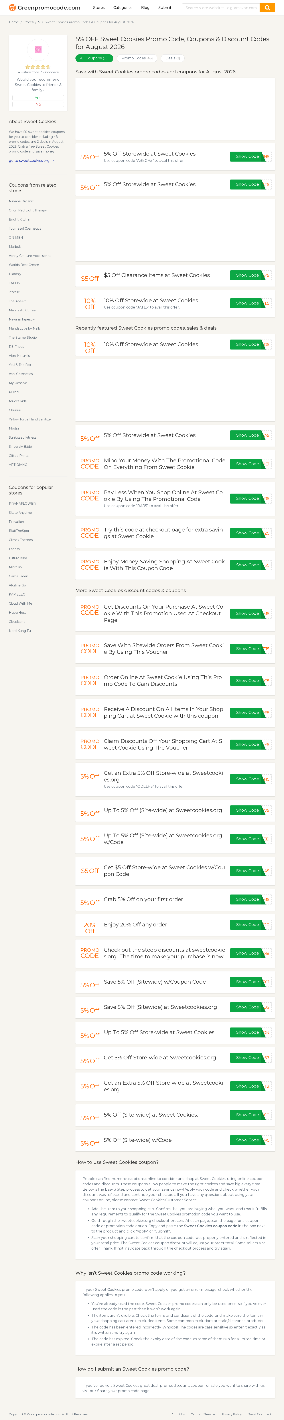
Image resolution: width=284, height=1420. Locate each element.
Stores (99, 8)
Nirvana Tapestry (22, 319)
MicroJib (15, 567)
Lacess (14, 549)
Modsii (14, 428)
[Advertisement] (175, 109)
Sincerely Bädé (20, 447)
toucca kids (17, 401)
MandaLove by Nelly (25, 328)
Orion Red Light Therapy (28, 210)
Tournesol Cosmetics (25, 228)
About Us (178, 1414)
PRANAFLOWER (22, 504)
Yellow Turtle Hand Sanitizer (30, 419)
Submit (165, 8)
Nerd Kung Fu (20, 631)
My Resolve (18, 383)
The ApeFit (17, 301)
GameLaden (18, 576)
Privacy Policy (232, 1414)
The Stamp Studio (23, 338)
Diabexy (15, 274)
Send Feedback (260, 1414)
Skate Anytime (20, 513)
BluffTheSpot (19, 531)
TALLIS (14, 283)
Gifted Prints (18, 456)
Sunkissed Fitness (22, 437)
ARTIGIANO (18, 465)
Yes (38, 97)
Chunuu (15, 410)
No (38, 104)
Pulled (14, 392)
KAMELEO (17, 594)
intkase (14, 292)
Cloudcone (17, 622)
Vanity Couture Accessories (30, 256)
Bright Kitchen (20, 219)
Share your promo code (118, 1391)
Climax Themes (21, 540)
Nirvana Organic (21, 201)
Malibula (15, 247)
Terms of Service (203, 1414)
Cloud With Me (20, 604)
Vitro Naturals (19, 356)
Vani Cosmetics (21, 374)
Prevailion (16, 522)
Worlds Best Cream (24, 265)
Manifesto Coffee (22, 310)
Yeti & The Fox (20, 365)
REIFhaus (16, 347)
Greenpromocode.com (49, 7)
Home (14, 22)
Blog (145, 8)
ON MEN (16, 238)
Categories (122, 8)
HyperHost (17, 613)
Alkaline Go (17, 585)
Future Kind (18, 558)
